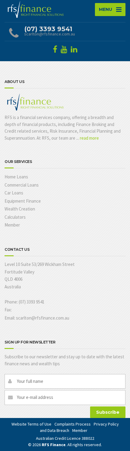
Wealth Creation (20, 209)
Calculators (15, 217)
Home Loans (16, 177)
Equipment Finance (23, 201)
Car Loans (14, 193)
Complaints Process (72, 424)
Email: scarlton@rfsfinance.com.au (37, 318)
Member (12, 225)
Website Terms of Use (31, 424)
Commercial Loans (22, 185)
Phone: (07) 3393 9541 (24, 302)
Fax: (8, 310)
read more (89, 138)
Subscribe (107, 412)
